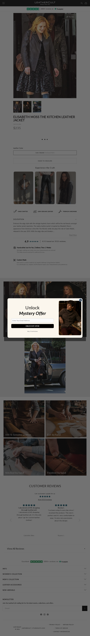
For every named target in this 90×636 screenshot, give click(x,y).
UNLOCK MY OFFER (32, 326)
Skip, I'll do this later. (32, 331)
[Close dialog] (80, 300)
